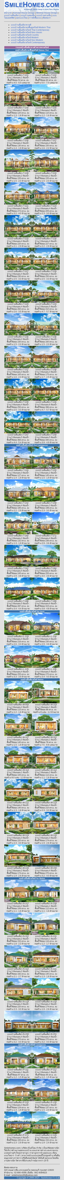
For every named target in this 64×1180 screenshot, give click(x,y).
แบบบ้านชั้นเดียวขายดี (21, 25)
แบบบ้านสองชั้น (28, 15)
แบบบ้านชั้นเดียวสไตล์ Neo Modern (27, 40)
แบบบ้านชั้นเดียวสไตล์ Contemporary (28, 42)
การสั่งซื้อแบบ (35, 18)
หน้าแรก (8, 13)
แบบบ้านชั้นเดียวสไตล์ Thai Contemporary (30, 30)
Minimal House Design (46, 13)
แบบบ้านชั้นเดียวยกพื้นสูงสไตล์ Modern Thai (31, 27)
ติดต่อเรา (47, 18)
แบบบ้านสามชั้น (44, 15)
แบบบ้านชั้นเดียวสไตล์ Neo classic (26, 32)
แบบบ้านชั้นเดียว (11, 15)
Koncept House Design (24, 13)
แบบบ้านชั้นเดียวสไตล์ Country (25, 35)
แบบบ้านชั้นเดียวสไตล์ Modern (25, 37)
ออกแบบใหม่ (21, 18)
